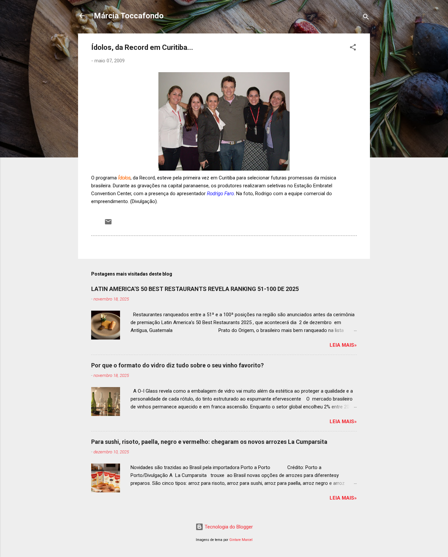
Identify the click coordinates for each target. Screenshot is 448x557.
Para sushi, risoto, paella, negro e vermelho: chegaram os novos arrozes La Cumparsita (209, 441)
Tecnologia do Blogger (228, 527)
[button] (353, 48)
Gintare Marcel (241, 540)
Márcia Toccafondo (129, 15)
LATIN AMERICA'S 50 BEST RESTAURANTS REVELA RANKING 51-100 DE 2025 (195, 288)
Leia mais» (343, 345)
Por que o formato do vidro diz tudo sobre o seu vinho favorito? (177, 365)
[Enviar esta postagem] (108, 224)
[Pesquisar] (366, 18)
